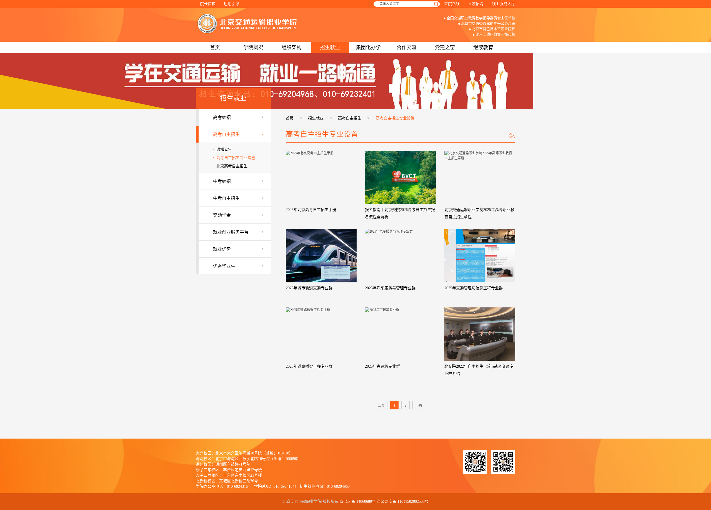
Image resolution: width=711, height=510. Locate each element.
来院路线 (452, 4)
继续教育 (483, 47)
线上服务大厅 (503, 4)
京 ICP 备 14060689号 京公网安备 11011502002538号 (384, 501)
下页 (418, 405)
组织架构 (292, 47)
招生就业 (330, 47)
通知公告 (224, 149)
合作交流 (407, 47)
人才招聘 (476, 4)
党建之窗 (445, 47)
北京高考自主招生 (231, 166)
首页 (215, 47)
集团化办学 (368, 47)
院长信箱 (208, 4)
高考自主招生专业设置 (235, 158)
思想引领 (231, 4)
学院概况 (253, 47)
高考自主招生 (349, 118)
